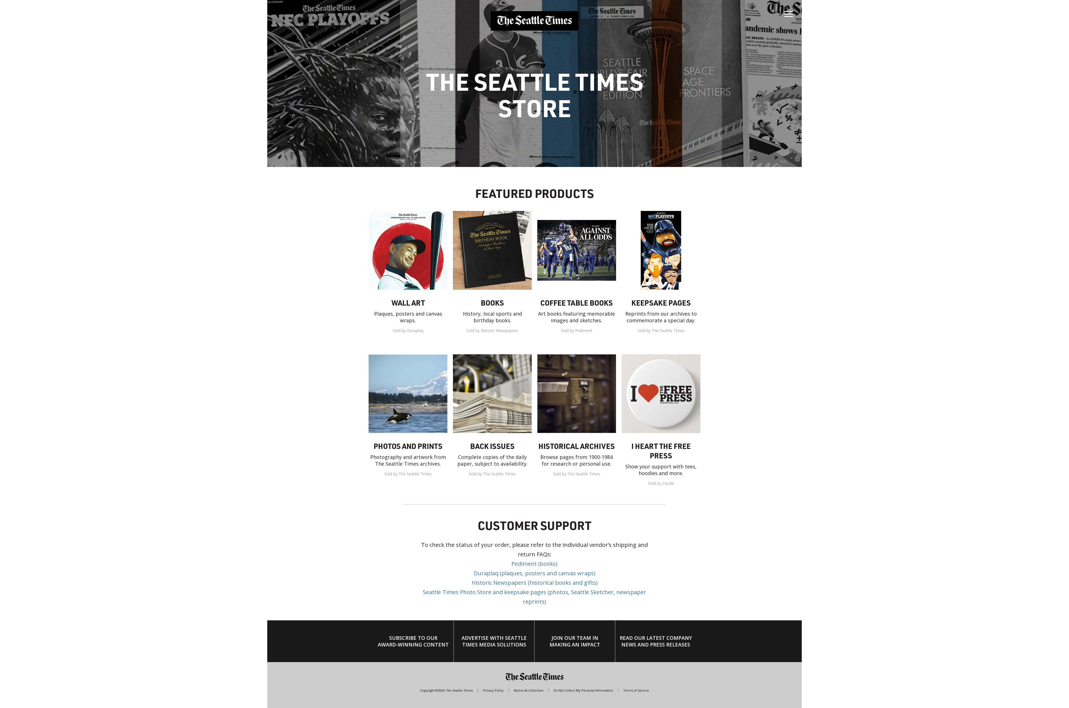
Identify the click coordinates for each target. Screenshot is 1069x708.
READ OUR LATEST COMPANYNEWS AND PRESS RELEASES (656, 641)
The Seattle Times (459, 690)
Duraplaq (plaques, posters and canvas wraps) (534, 573)
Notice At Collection (528, 690)
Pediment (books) (534, 563)
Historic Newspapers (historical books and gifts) (535, 582)
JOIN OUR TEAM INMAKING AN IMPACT (575, 641)
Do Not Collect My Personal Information (583, 690)
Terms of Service (636, 690)
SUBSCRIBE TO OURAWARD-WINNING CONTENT (413, 641)
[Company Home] (534, 21)
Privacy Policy (493, 690)
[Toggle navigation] (788, 12)
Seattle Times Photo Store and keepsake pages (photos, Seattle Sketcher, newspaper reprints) (534, 596)
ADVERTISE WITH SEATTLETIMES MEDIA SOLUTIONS (494, 641)
